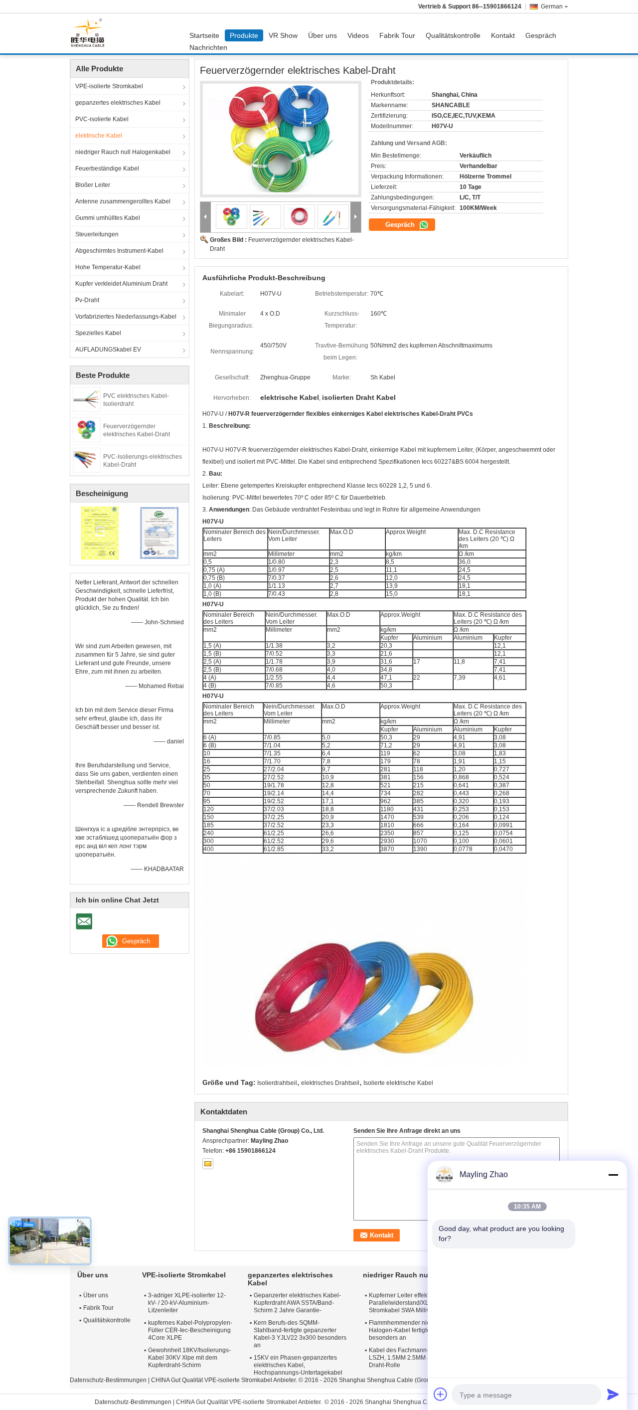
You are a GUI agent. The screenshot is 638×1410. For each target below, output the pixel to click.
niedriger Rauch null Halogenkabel (122, 152)
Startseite (204, 35)
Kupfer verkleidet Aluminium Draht (121, 283)
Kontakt (503, 35)
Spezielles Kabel (98, 333)
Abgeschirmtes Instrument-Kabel (119, 250)
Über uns (322, 35)
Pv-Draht (87, 300)
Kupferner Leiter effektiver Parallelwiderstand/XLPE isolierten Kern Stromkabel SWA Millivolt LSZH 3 (423, 1303)
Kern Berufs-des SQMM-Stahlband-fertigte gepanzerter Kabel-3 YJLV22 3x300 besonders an (300, 1334)
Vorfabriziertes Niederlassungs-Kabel (125, 316)
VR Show (283, 35)
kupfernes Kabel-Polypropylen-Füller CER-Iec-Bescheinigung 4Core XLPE (190, 1330)
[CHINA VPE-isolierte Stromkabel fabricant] (90, 33)
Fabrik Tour (397, 35)
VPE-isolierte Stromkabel (109, 86)
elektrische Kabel (98, 135)
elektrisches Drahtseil (330, 1082)
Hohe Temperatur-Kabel (108, 267)
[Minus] (613, 1175)
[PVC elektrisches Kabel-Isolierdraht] (86, 398)
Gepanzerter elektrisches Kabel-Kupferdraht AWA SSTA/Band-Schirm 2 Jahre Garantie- (297, 1303)
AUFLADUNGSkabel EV (108, 349)
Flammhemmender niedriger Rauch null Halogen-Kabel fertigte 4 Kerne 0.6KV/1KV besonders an (426, 1330)
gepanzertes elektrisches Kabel (117, 102)
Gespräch (540, 35)
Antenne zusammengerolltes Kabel (122, 201)
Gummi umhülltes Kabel (107, 217)
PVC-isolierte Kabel (102, 119)
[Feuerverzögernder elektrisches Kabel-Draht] (86, 429)
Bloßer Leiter (92, 184)
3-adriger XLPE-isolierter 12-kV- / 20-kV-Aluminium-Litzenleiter (187, 1303)
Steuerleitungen (97, 234)
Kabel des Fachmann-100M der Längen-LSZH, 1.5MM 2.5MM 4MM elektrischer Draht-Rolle (424, 1358)
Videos (358, 35)
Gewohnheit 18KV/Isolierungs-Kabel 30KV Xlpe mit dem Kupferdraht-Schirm (189, 1358)
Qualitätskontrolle (453, 35)
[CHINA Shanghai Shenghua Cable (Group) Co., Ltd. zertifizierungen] (100, 532)
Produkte (244, 35)
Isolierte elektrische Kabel (398, 1082)
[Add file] (441, 1394)
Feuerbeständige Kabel (107, 168)
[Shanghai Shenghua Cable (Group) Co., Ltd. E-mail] (207, 1163)
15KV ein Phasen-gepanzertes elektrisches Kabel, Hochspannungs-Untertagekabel (298, 1365)
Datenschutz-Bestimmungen (108, 1380)
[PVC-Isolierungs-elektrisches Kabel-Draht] (86, 459)
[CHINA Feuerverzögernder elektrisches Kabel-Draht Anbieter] (280, 139)
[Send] (613, 1394)
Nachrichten (208, 47)
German (552, 6)
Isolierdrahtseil (277, 1082)
